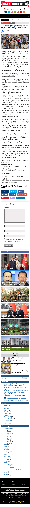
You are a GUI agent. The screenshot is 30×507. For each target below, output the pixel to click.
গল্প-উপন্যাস (10, 431)
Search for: (4, 378)
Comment (7, 207)
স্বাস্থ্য (8, 459)
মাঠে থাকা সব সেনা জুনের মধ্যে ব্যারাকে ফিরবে (15, 301)
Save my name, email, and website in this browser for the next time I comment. (13, 241)
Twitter (14, 191)
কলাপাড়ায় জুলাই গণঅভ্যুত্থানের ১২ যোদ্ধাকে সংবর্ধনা (19, 364)
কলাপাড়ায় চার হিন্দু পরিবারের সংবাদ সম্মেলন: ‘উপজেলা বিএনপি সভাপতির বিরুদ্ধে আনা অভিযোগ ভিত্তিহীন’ (19, 371)
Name (6, 224)
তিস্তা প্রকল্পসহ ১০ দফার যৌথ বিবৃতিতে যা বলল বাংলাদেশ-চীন (15, 316)
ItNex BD (18, 503)
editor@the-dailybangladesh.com (17, 495)
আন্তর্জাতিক (6, 449)
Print (13, 198)
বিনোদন (5, 472)
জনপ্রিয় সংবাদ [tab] (15, 355)
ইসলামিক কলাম (7, 451)
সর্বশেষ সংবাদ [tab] (15, 353)
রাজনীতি (6, 474)
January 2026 (7, 417)
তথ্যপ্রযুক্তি (9, 433)
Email (6, 229)
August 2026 (7, 405)
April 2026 (6, 412)
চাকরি (8, 458)
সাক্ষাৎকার (9, 441)
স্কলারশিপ (9, 443)
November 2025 (8, 420)
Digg (21, 191)
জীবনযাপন (6, 456)
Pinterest (5, 198)
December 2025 (8, 418)
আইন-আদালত (7, 448)
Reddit (13, 194)
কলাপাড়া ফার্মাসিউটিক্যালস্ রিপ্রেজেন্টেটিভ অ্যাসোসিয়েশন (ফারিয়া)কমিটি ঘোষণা (17, 359)
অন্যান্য (5, 430)
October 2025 (7, 422)
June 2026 (6, 408)
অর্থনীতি (5, 446)
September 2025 (8, 423)
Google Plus (22, 194)
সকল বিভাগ (6, 476)
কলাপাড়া (12, 468)
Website (6, 233)
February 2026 (8, 415)
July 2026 (6, 407)
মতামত (8, 438)
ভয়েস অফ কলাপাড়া (17, 469)
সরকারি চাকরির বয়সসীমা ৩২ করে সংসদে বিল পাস (14, 332)
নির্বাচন (8, 435)
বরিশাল (5, 463)
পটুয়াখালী (9, 466)
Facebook (5, 191)
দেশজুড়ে (6, 461)
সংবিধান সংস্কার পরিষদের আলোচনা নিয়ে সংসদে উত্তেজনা (13, 348)
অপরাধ (5, 445)
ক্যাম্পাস (6, 453)
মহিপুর (8, 471)
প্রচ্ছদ (3, 481)
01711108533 (17, 497)
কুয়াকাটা (9, 464)
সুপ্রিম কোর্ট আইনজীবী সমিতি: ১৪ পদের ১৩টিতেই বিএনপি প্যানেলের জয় (13, 283)
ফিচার (8, 436)
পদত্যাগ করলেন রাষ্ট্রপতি (8, 268)
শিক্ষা (8, 440)
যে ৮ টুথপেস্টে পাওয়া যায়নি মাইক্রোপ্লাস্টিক (13, 395)
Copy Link (21, 198)
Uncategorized (8, 428)
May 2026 (6, 410)
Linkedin (5, 194)
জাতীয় (12, 22)
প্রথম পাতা (5, 22)
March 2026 (7, 413)
